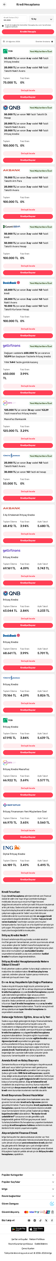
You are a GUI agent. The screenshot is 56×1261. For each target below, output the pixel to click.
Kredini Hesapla (28, 31)
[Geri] (4, 4)
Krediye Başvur (28, 97)
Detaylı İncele (28, 90)
